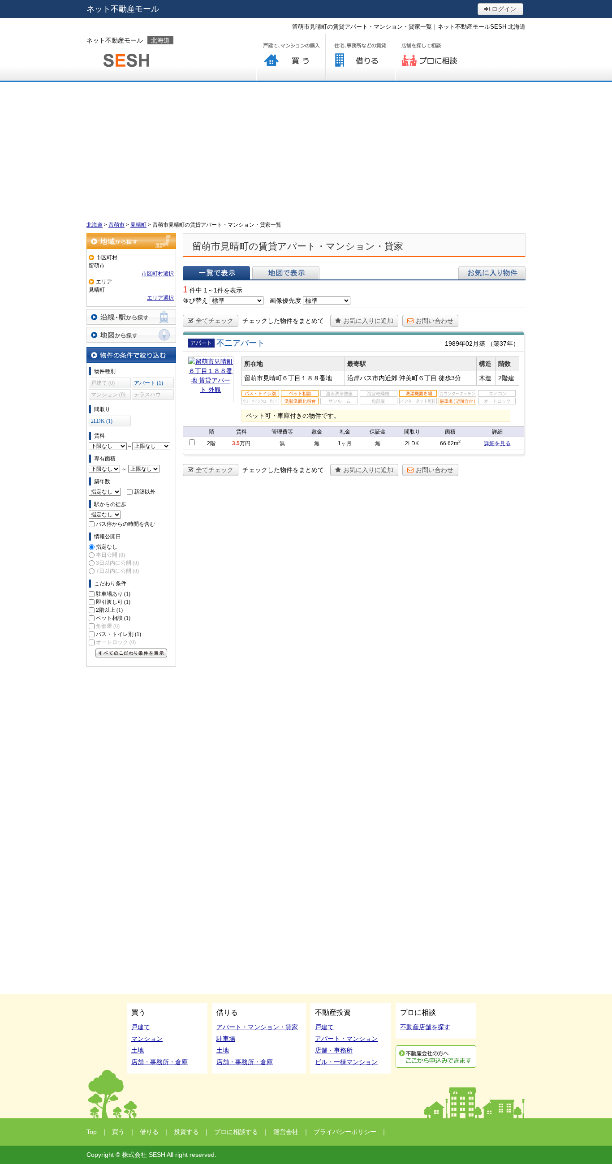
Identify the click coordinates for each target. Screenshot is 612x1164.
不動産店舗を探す (425, 1027)
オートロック (116, 642)
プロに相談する (429, 57)
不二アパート (240, 343)
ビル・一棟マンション (346, 1061)
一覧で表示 (216, 272)
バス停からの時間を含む (125, 524)
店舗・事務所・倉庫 (159, 1061)
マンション (147, 1038)
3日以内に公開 (117, 563)
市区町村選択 (158, 274)
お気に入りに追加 (368, 320)
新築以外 (144, 492)
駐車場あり (113, 594)
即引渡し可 (113, 602)
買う (290, 57)
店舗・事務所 (334, 1050)
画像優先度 (285, 300)
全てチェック (214, 320)
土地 (137, 1050)
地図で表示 (285, 272)
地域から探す (131, 241)
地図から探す (131, 335)
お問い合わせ (434, 320)
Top (91, 1131)
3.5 (236, 443)
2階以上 (109, 610)
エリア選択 (160, 298)
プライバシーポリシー (345, 1131)
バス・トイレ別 (118, 634)
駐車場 (225, 1038)
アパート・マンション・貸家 (257, 1027)
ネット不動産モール (122, 8)
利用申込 (436, 1056)
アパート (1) (148, 383)
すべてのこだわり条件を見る (131, 653)
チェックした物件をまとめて (283, 320)
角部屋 (108, 626)
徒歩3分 (450, 378)
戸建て (140, 1027)
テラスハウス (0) (147, 395)
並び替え (195, 300)
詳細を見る (497, 443)
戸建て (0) (103, 383)
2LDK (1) (101, 421)
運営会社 (285, 1131)
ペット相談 (113, 618)
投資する (186, 1131)
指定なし (106, 547)
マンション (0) (108, 394)
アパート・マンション (346, 1038)
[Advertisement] (306, 149)
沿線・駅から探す (131, 317)
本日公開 (110, 555)
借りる (360, 57)
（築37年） (503, 343)
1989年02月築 (465, 343)
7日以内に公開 (117, 571)
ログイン (503, 9)
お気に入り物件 (492, 272)
